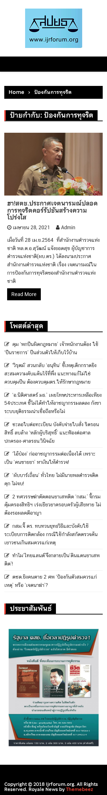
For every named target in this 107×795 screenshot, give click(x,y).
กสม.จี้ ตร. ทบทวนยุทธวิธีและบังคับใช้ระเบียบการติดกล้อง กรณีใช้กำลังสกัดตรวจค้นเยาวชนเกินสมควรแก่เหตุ (51, 534)
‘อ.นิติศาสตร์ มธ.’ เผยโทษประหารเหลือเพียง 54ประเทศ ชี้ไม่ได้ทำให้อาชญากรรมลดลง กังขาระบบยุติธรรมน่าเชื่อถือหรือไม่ (53, 403)
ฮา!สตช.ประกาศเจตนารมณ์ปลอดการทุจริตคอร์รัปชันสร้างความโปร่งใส (52, 210)
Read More (24, 294)
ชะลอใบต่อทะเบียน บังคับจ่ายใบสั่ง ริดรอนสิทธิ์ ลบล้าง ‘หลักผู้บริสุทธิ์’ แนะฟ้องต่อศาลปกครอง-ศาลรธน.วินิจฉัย (51, 432)
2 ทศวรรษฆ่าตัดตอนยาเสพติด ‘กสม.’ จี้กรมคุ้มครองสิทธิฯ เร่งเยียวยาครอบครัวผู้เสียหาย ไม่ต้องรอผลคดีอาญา (52, 505)
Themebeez (79, 789)
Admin (68, 227)
